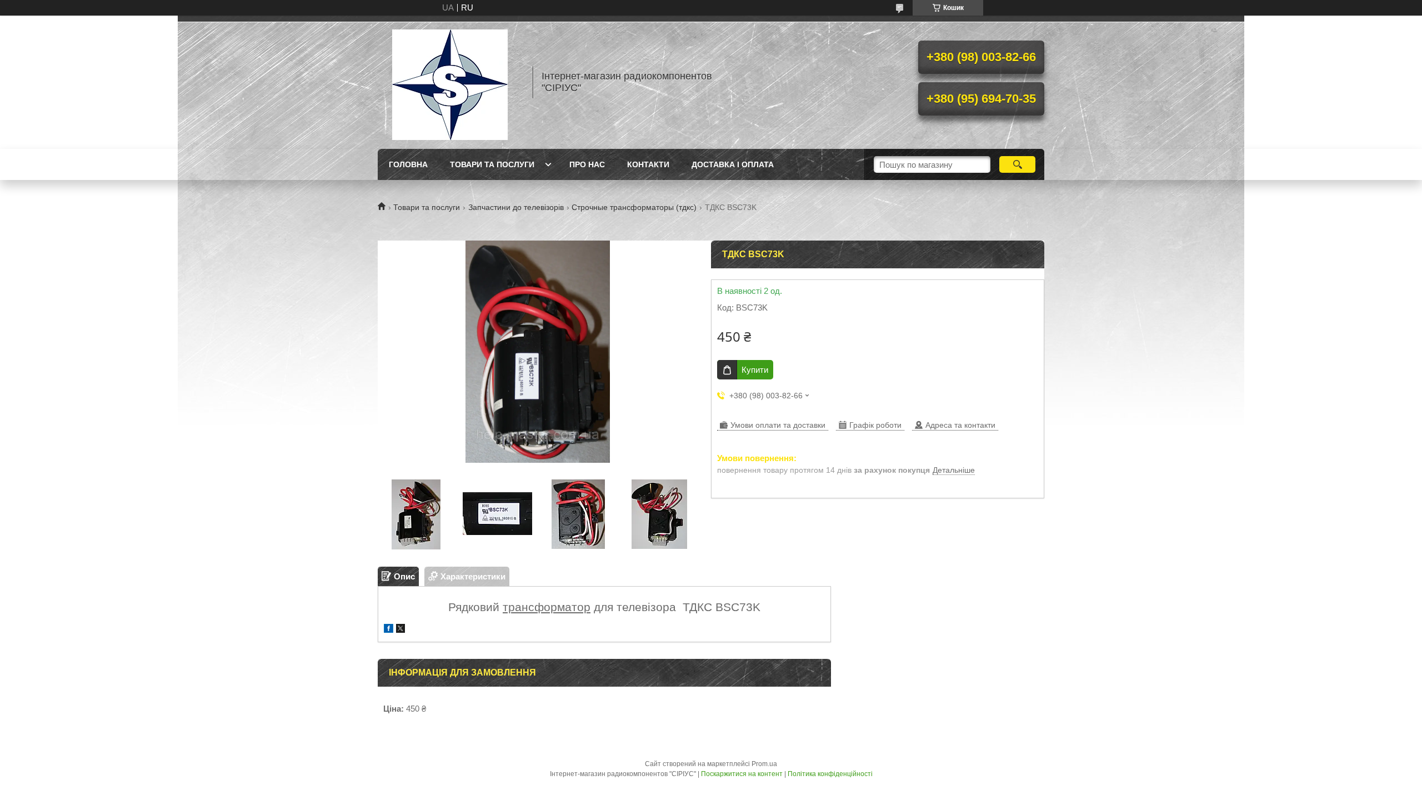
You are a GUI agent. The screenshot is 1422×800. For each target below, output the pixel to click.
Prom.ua (764, 764)
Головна (408, 164)
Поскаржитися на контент (742, 774)
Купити (755, 369)
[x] (400, 629)
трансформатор (546, 607)
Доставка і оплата (733, 164)
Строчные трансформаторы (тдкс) (634, 207)
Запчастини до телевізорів (516, 207)
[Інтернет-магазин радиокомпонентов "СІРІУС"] (450, 82)
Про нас (587, 164)
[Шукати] (1017, 164)
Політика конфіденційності (830, 774)
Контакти (648, 164)
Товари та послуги (492, 164)
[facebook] (388, 629)
